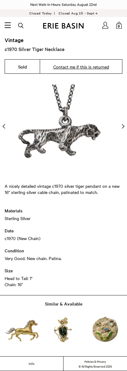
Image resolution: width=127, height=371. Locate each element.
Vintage (14, 40)
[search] (21, 26)
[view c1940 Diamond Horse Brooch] (22, 330)
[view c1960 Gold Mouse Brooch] (63, 330)
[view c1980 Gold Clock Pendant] (105, 330)
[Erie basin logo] (63, 26)
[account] (106, 25)
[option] (63, 126)
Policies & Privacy (95, 361)
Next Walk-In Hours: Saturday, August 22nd (63, 4)
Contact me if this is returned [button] (81, 67)
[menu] (7, 25)
